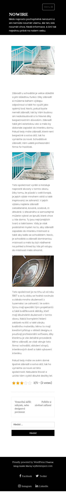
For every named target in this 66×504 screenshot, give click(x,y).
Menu (49, 7)
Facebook (27, 476)
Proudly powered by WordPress (28, 462)
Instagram (27, 486)
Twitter (43, 476)
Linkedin (43, 486)
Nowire (18, 14)
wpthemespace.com (42, 466)
